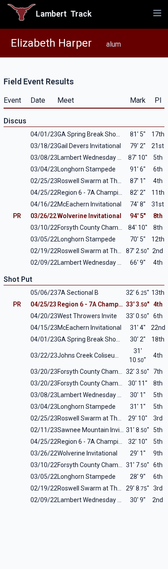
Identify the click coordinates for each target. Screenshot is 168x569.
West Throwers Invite (87, 316)
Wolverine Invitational (89, 215)
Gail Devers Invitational (89, 145)
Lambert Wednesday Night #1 (99, 262)
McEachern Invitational (89, 204)
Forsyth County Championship (99, 227)
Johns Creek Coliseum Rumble (100, 355)
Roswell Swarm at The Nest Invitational (112, 180)
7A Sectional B (78, 292)
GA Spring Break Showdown (97, 134)
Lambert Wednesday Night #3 (99, 157)
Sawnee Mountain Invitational (99, 429)
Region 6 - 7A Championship (97, 192)
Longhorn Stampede (86, 169)
